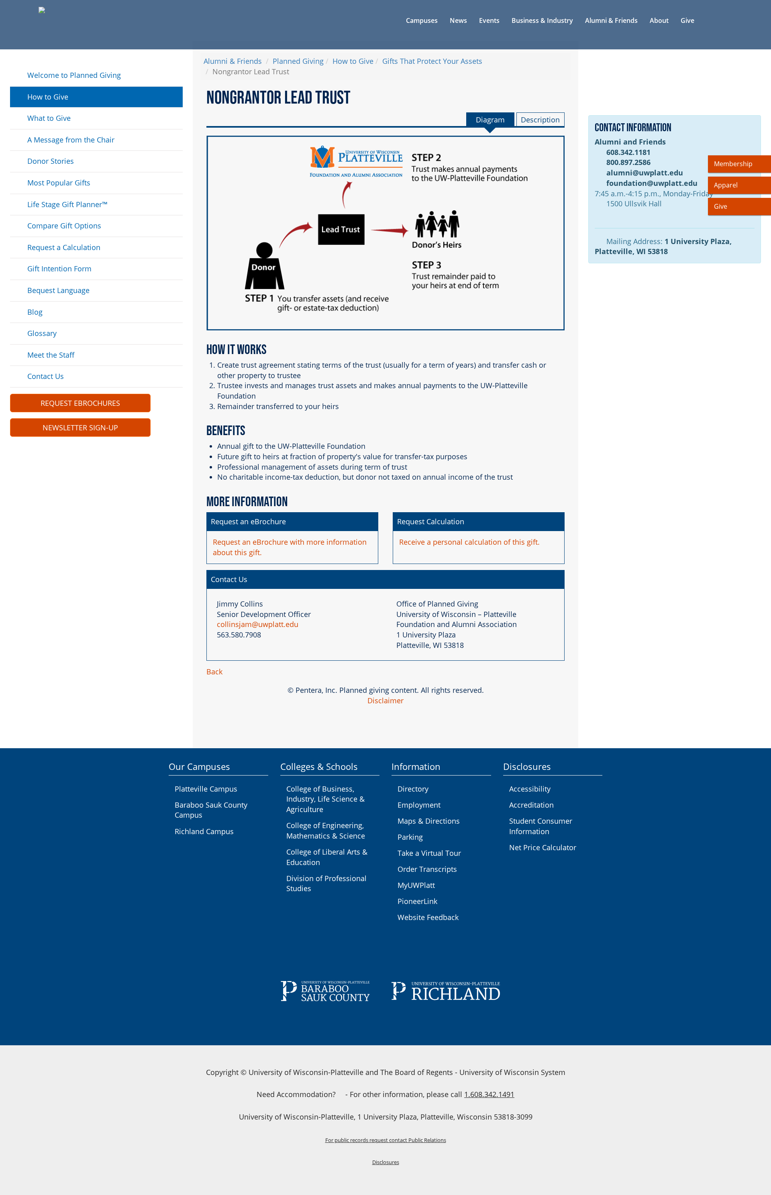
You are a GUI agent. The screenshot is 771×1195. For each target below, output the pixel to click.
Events (489, 20)
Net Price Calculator (542, 847)
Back (214, 671)
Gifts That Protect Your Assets (432, 61)
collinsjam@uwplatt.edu (257, 624)
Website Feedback (428, 917)
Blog (35, 312)
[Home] (87, 10)
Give (687, 20)
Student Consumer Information (540, 826)
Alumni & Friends (611, 20)
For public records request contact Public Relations (385, 1140)
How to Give (47, 97)
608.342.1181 (628, 152)
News (458, 20)
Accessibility (530, 789)
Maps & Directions (429, 821)
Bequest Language (58, 290)
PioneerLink (417, 901)
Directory (413, 789)
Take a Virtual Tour (429, 853)
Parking (410, 837)
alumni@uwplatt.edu (644, 172)
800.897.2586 (628, 162)
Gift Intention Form (59, 268)
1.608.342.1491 (489, 1094)
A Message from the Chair (70, 140)
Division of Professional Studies (326, 883)
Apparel (726, 185)
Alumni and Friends (630, 142)
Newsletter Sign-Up (80, 427)
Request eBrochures (80, 403)
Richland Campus (204, 831)
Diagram (490, 119)
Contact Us (45, 376)
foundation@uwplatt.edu (652, 183)
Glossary (42, 333)
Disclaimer (385, 700)
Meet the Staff (50, 355)
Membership (733, 163)
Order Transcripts (427, 869)
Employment (419, 805)
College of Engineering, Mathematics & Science (325, 830)
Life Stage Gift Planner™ (67, 204)
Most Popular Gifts (58, 182)
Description (540, 119)
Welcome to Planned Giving (74, 75)
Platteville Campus (206, 789)
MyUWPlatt (416, 885)
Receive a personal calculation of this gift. (469, 542)
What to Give (49, 118)
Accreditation (531, 805)
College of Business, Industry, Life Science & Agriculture (325, 799)
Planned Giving (298, 61)
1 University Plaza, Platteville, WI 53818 (663, 246)
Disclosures (385, 1162)
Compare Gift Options (64, 225)
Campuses (422, 20)
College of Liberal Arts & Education (326, 857)
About (659, 20)
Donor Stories (50, 161)
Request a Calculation (63, 247)
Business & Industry (542, 20)
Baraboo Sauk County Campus (211, 810)
